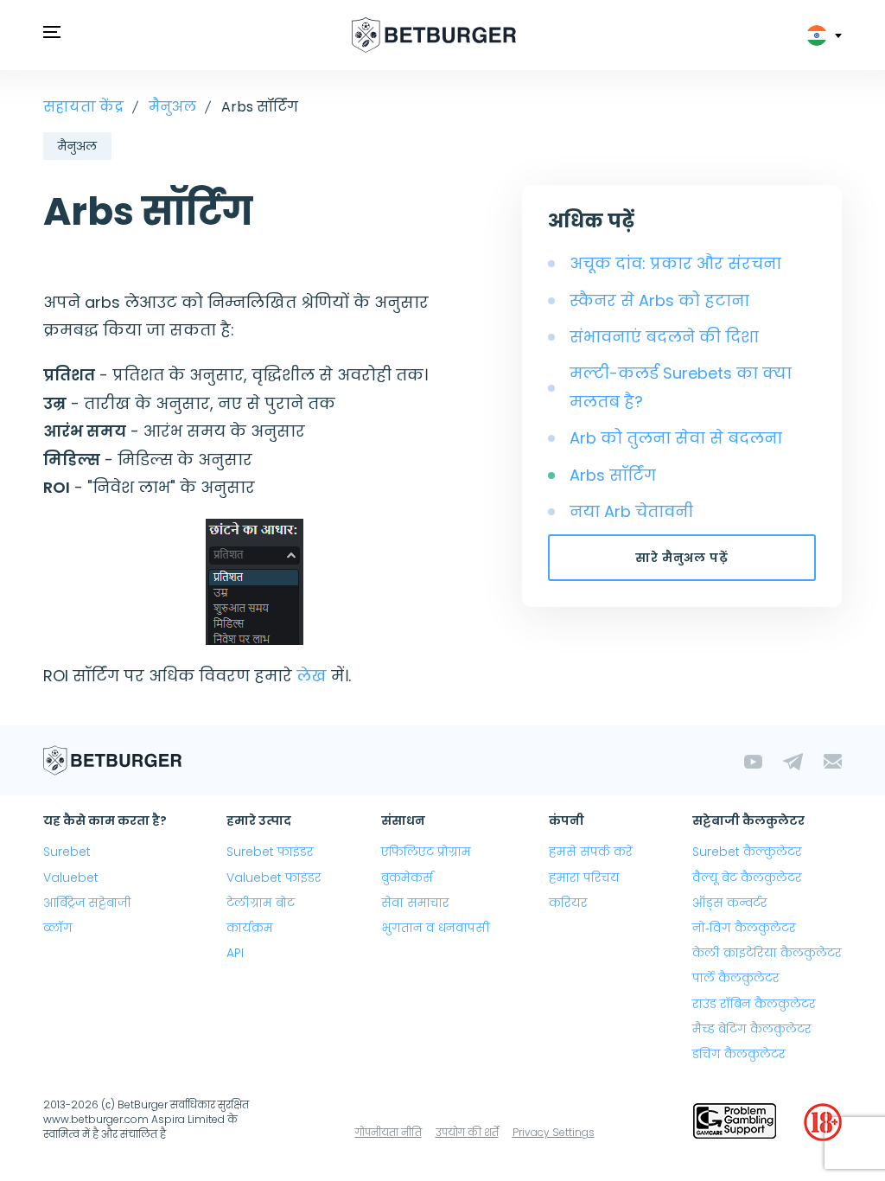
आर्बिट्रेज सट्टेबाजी (87, 902)
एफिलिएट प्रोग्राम (426, 851)
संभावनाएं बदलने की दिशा (664, 337)
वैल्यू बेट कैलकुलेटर (747, 877)
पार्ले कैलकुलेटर (736, 977)
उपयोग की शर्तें (467, 1132)
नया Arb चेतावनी (631, 511)
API (235, 952)
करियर (568, 902)
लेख (311, 675)
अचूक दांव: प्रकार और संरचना (675, 263)
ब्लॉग (58, 927)
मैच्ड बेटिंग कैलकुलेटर (752, 1028)
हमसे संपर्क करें (591, 851)
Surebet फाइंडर (270, 851)
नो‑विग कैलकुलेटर (744, 927)
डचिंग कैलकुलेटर (739, 1054)
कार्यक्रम (249, 927)
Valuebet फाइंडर (274, 877)
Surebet (67, 851)
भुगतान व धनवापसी (435, 927)
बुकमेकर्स (407, 877)
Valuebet (71, 877)
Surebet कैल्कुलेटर (747, 851)
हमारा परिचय (584, 877)
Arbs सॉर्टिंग (613, 475)
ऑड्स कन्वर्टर (729, 902)
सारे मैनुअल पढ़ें (681, 557)
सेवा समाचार (415, 902)
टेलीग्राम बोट (260, 902)
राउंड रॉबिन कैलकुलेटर (754, 1003)
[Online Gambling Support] (734, 1122)
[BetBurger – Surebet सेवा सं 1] (434, 35)
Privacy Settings (554, 1132)
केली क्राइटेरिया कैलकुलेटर (767, 952)
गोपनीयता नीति (388, 1132)
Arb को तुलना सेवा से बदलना (676, 438)
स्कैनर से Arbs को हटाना (659, 300)
